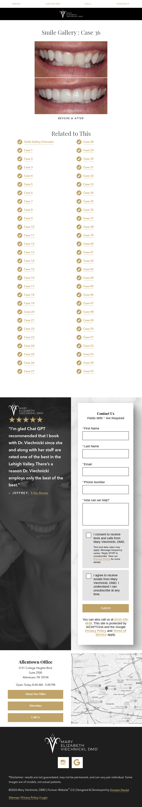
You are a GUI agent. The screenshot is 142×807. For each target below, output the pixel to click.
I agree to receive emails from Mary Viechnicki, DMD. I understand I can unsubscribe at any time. (107, 585)
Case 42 (88, 260)
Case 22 (29, 328)
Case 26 (29, 362)
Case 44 (88, 277)
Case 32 (88, 175)
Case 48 (88, 311)
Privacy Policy (102, 559)
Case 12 (29, 243)
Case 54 (88, 362)
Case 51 (88, 337)
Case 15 (29, 269)
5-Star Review (39, 493)
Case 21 (29, 320)
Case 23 (29, 337)
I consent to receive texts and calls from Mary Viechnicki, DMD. (109, 548)
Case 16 (29, 277)
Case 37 (88, 218)
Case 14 (29, 260)
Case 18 (29, 294)
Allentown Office (35, 662)
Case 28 (88, 141)
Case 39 (88, 235)
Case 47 (88, 303)
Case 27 (29, 371)
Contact (123, 3)
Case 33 (88, 184)
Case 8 (28, 209)
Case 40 (88, 243)
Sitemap (14, 797)
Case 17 (29, 286)
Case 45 (88, 286)
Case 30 (88, 158)
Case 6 (28, 192)
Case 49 (88, 320)
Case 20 (29, 311)
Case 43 (88, 269)
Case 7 (28, 201)
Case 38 (88, 226)
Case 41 (88, 252)
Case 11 (29, 235)
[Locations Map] (106, 688)
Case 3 (28, 167)
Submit (105, 608)
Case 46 (88, 294)
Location (53, 3)
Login (43, 797)
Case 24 (29, 345)
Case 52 (88, 345)
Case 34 (88, 192)
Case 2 (28, 158)
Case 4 (28, 175)
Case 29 (88, 150)
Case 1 (28, 150)
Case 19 (29, 303)
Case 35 (88, 201)
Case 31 (88, 167)
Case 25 (29, 354)
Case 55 (88, 371)
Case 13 (29, 252)
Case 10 (29, 226)
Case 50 (88, 328)
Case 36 (88, 209)
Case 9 (28, 218)
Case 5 (28, 184)
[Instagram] (63, 762)
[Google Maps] (77, 762)
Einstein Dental (119, 790)
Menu (16, 3)
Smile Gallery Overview (39, 141)
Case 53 (88, 354)
